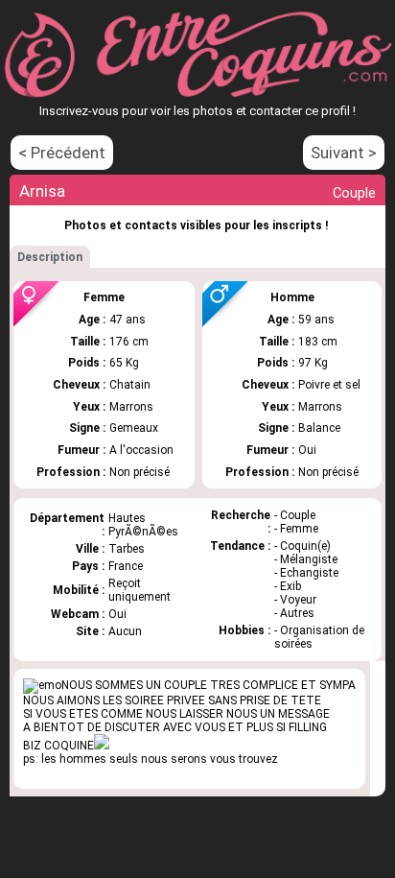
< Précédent (61, 152)
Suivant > (344, 152)
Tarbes (126, 549)
